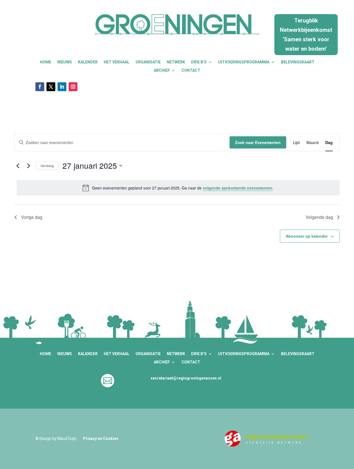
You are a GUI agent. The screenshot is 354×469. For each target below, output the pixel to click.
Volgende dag (319, 217)
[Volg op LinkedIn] (62, 86)
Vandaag (47, 165)
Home (45, 62)
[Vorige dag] (17, 165)
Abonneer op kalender (307, 236)
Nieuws (64, 62)
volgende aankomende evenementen (237, 188)
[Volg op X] (50, 86)
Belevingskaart (297, 62)
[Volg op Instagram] (73, 86)
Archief (162, 70)
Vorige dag (31, 217)
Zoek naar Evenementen (258, 142)
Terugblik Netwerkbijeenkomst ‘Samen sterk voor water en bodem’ (306, 34)
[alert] (178, 188)
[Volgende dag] (28, 165)
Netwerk (176, 62)
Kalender (88, 62)
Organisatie (148, 62)
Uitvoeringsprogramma (243, 62)
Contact (190, 70)
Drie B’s (199, 62)
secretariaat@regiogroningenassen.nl (185, 378)
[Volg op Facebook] (39, 86)
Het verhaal (116, 62)
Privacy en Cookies (100, 438)
